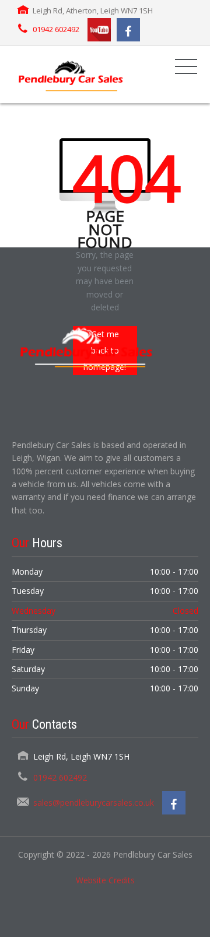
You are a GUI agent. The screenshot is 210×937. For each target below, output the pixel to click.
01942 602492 (56, 29)
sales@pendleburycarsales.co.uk (93, 802)
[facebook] (128, 29)
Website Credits (105, 880)
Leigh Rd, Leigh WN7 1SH (81, 756)
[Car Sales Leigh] (70, 74)
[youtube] (99, 29)
